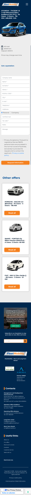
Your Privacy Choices (14, 490)
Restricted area (8, 460)
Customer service (9, 450)
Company (15, 112)
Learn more (15, 326)
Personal (6, 112)
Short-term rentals (9, 444)
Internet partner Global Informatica (15, 481)
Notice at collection (8, 493)
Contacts (6, 447)
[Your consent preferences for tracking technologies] (28, 492)
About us (6, 439)
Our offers (6, 442)
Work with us (7, 452)
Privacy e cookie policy (15, 477)
